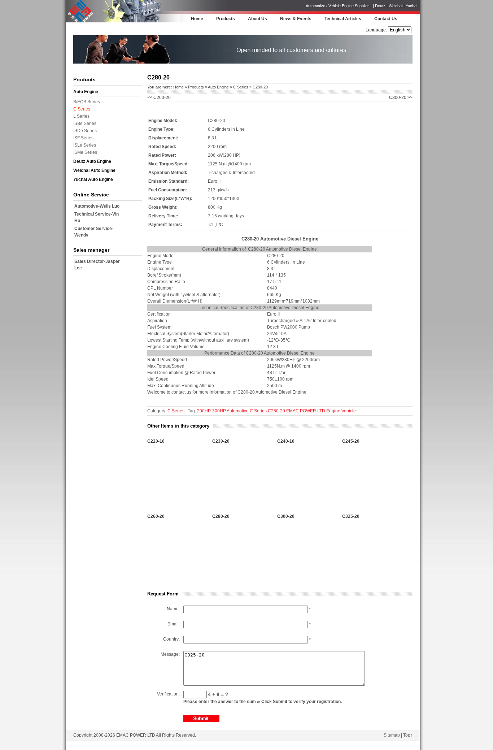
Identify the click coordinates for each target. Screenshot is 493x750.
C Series (81, 109)
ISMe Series (85, 152)
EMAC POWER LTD (305, 410)
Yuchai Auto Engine (93, 179)
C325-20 (350, 516)
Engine (333, 410)
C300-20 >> (401, 97)
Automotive (238, 410)
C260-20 (159, 97)
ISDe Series (85, 130)
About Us (257, 18)
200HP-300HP (211, 410)
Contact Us (385, 18)
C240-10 (286, 441)
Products (225, 18)
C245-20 (350, 441)
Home (197, 18)
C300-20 (286, 516)
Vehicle (348, 410)
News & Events (295, 18)
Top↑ (408, 735)
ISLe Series (84, 145)
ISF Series (83, 137)
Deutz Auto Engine (92, 161)
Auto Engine (85, 91)
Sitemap (392, 735)
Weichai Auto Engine (94, 170)
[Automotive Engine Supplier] (80, 21)
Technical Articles (342, 18)
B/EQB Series (86, 101)
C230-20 (221, 441)
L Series (81, 116)
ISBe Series (84, 123)
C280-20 (276, 410)
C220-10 (156, 441)
